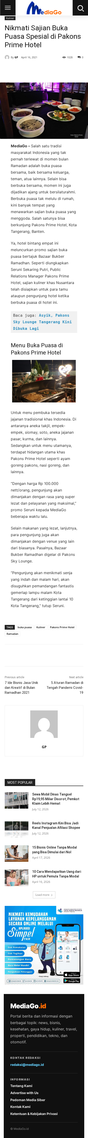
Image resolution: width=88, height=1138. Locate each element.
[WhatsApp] (56, 70)
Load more (42, 895)
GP (16, 57)
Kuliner (10, 18)
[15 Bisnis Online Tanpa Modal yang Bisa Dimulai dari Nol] (16, 853)
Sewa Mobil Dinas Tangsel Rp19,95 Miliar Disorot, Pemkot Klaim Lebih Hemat (55, 798)
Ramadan (12, 633)
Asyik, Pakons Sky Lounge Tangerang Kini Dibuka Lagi (43, 322)
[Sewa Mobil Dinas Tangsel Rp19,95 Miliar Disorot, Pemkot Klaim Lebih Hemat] (16, 800)
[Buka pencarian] (80, 8)
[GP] (8, 57)
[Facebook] (24, 70)
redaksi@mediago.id (27, 1065)
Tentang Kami (21, 1086)
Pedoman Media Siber (27, 1100)
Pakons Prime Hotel (62, 627)
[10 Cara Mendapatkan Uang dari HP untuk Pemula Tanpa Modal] (16, 877)
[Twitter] (35, 70)
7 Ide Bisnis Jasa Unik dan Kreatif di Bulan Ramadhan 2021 (21, 688)
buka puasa (25, 627)
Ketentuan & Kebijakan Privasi (34, 1114)
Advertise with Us (24, 1093)
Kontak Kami (20, 1107)
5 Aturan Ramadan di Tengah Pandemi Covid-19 (64, 688)
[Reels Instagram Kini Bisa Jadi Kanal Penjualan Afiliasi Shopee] (16, 829)
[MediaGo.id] (44, 8)
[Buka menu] (7, 8)
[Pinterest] (45, 70)
